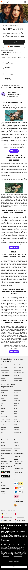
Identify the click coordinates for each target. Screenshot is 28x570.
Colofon (3, 445)
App (15, 465)
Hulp (2, 483)
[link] (14, 63)
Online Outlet (17, 456)
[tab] (3, 57)
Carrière (3, 458)
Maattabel (3, 485)
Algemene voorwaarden (6, 453)
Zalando (3, 491)
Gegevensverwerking (6, 450)
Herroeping (3, 456)
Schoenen (16, 445)
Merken (16, 459)
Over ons (3, 442)
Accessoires (17, 448)
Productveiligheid (5, 463)
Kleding (16, 442)
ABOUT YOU (4, 494)
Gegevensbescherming (6, 448)
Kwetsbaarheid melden (6, 461)
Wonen (15, 450)
